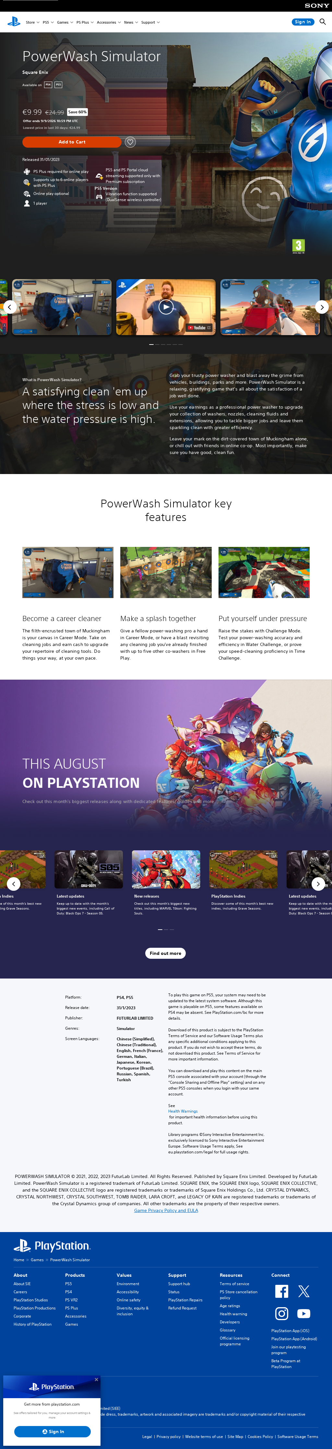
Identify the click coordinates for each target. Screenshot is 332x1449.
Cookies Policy (260, 1436)
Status (174, 1292)
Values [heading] (124, 1275)
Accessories (106, 22)
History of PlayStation (33, 1324)
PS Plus (83, 22)
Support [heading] (177, 1275)
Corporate (22, 1316)
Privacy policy (169, 1436)
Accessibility (128, 1292)
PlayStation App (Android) (294, 1338)
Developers (230, 1322)
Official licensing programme (234, 1341)
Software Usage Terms (298, 1436)
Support (148, 22)
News (128, 22)
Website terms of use (204, 1436)
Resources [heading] (231, 1275)
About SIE (22, 1283)
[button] (166, 307)
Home (19, 1259)
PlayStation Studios (31, 1300)
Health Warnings (183, 1111)
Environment (128, 1283)
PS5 (46, 22)
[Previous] (10, 307)
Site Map (235, 1436)
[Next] (322, 307)
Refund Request (182, 1308)
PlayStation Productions (35, 1308)
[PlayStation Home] (14, 22)
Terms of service (234, 1283)
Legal (147, 1436)
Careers (20, 1292)
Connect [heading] (280, 1275)
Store (30, 22)
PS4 (68, 1292)
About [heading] (20, 1275)
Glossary (227, 1330)
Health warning (233, 1314)
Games (62, 22)
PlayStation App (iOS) (290, 1330)
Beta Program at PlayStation (285, 1363)
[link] (166, 884)
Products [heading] (75, 1275)
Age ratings (230, 1305)
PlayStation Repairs (185, 1300)
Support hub (179, 1283)
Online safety (128, 1300)
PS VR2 (71, 1300)
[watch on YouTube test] (199, 327)
